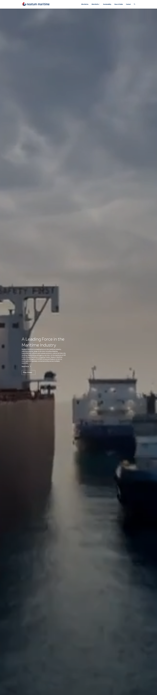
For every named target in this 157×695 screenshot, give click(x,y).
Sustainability (107, 4)
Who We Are (84, 4)
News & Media (118, 4)
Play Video (27, 372)
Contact (128, 4)
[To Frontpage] (36, 4)
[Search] (134, 4)
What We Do (95, 4)
